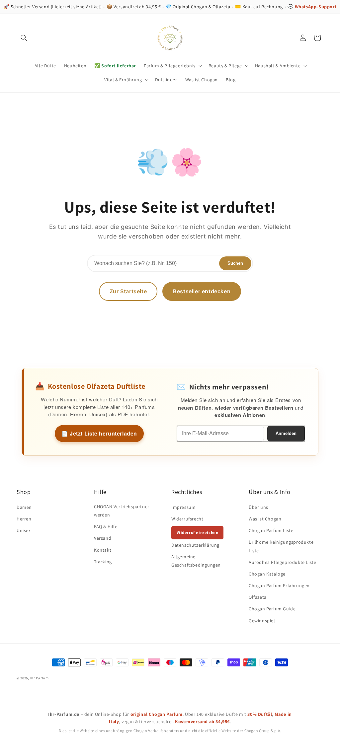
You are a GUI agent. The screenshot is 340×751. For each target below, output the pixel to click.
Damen (24, 507)
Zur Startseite (128, 291)
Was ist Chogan (265, 519)
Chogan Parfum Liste (271, 530)
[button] (24, 38)
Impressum (183, 507)
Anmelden (286, 433)
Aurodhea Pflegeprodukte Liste (282, 562)
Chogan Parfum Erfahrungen (279, 585)
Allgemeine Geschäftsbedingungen (196, 561)
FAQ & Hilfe (106, 526)
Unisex (24, 530)
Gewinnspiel (262, 621)
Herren (24, 519)
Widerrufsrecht (187, 519)
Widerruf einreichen (197, 532)
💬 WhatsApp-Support (312, 7)
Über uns (258, 507)
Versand (102, 538)
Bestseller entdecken (201, 291)
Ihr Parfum (39, 678)
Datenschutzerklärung (195, 545)
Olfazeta (258, 597)
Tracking (103, 562)
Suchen (235, 263)
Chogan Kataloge (267, 574)
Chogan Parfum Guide (272, 609)
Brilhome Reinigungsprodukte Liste (281, 546)
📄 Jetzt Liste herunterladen (99, 433)
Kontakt (102, 550)
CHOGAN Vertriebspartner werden (121, 511)
